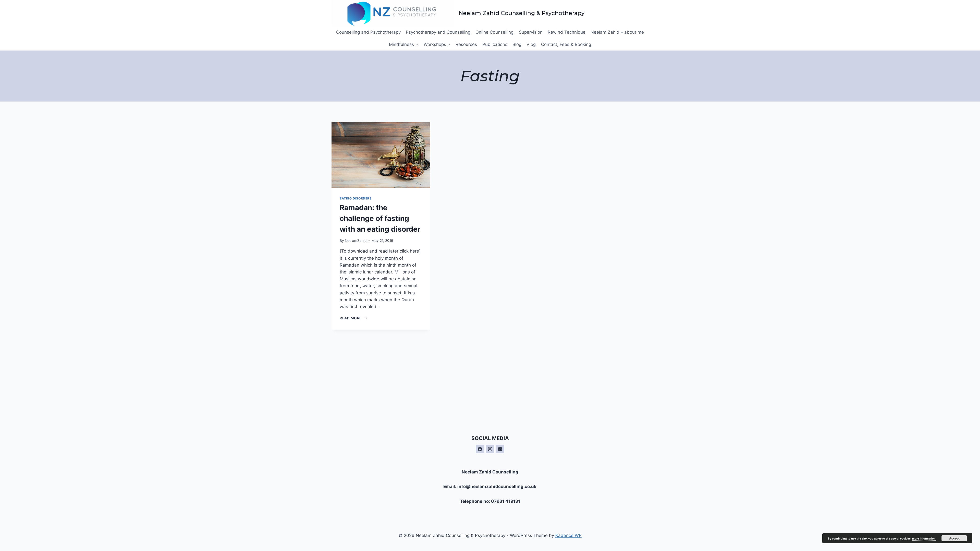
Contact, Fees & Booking (566, 44)
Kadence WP (568, 535)
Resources (466, 44)
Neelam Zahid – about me (617, 32)
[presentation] (381, 155)
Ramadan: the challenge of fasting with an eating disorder (380, 218)
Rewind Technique (566, 32)
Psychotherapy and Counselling (438, 32)
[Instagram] (490, 449)
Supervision (531, 32)
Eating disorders (356, 198)
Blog (516, 44)
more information (924, 538)
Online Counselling (494, 32)
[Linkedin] (500, 449)
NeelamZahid (355, 241)
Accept (954, 538)
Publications (494, 44)
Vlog (531, 44)
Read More (353, 318)
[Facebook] (480, 449)
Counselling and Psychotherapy (368, 32)
